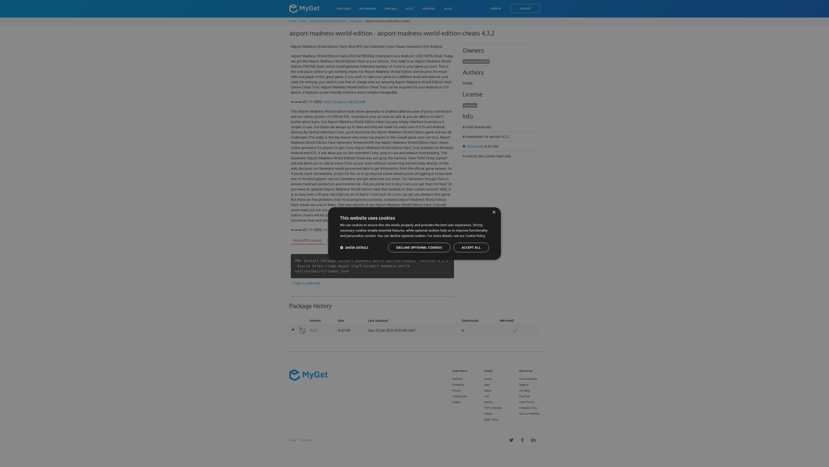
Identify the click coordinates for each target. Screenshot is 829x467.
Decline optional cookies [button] (419, 247)
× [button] (493, 212)
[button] (354, 247)
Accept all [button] (471, 247)
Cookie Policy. (475, 236)
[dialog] (414, 233)
